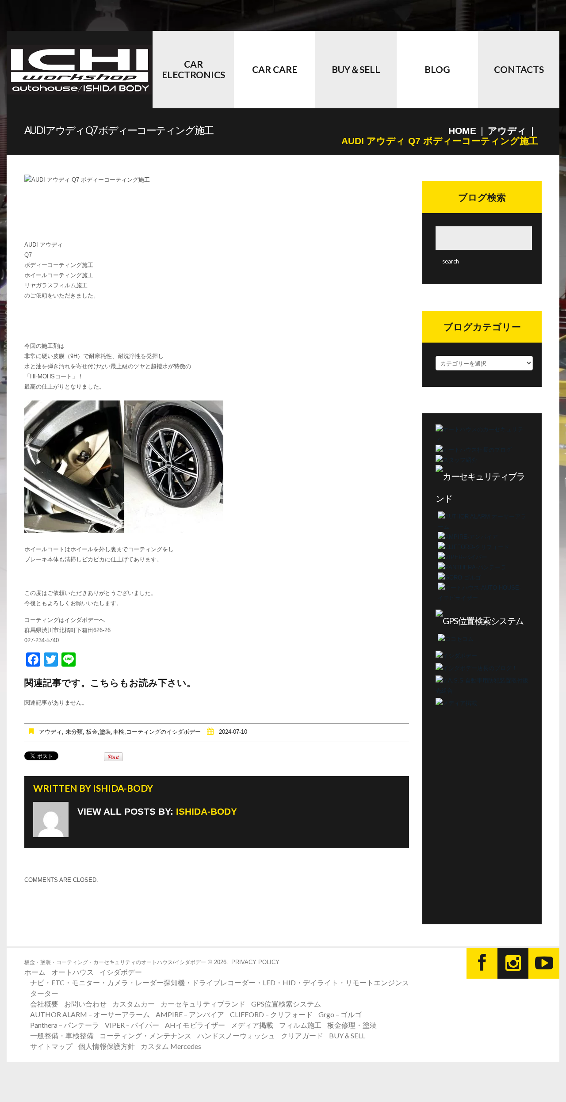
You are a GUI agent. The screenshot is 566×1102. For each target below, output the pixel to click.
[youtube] (543, 963)
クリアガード (302, 1035)
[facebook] (482, 963)
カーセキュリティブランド (203, 1003)
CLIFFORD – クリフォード (271, 1014)
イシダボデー (120, 972)
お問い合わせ (85, 1003)
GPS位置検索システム (286, 1003)
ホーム (35, 972)
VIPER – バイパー (132, 1025)
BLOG (437, 69)
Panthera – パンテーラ (64, 1025)
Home (462, 131)
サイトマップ (51, 1046)
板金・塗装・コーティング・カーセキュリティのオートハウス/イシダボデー (115, 962)
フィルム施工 (300, 1025)
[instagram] (512, 963)
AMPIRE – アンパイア (190, 1014)
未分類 (74, 731)
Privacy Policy (255, 962)
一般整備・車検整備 (62, 1035)
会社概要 (44, 1003)
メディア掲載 (252, 1025)
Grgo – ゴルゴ (340, 1014)
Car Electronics (193, 69)
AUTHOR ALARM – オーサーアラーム (90, 1014)
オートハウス (72, 972)
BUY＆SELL (356, 69)
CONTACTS (519, 69)
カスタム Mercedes (171, 1046)
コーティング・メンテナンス (145, 1035)
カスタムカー (133, 1003)
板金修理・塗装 (352, 1025)
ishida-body (123, 787)
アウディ (507, 131)
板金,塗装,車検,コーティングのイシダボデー (143, 731)
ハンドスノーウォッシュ (236, 1035)
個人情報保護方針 (106, 1046)
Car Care (274, 69)
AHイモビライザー (195, 1025)
